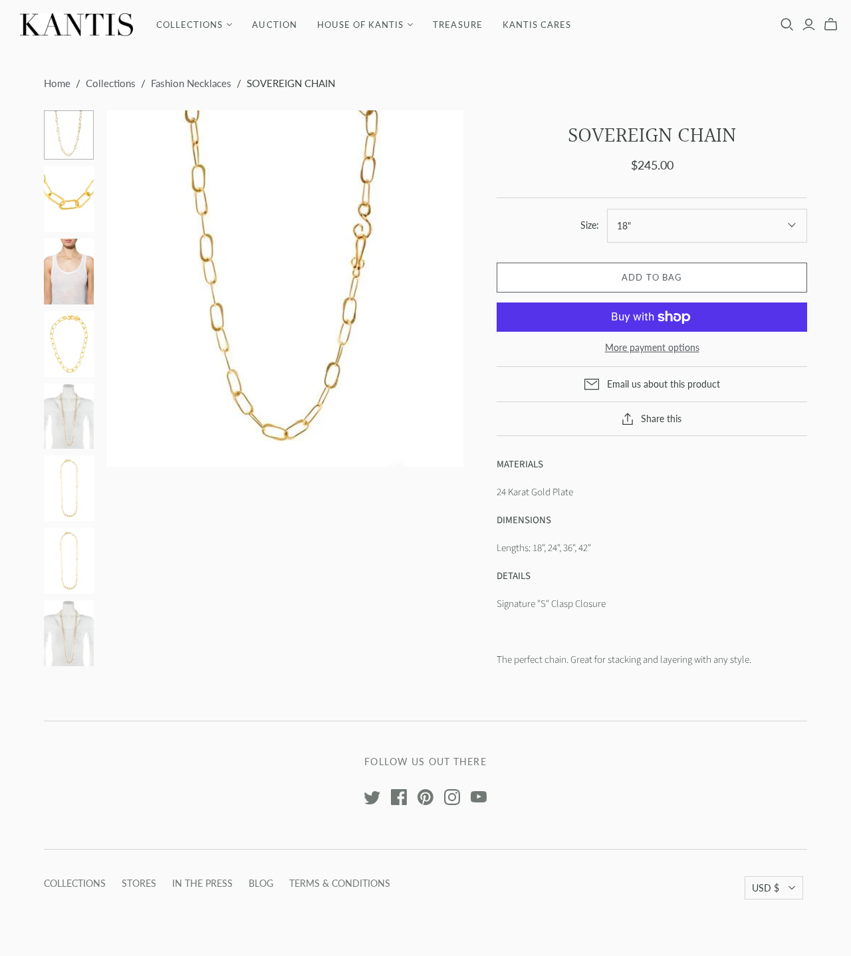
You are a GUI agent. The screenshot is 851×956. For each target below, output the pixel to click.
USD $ (765, 888)
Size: (589, 225)
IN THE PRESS (202, 883)
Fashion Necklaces (191, 83)
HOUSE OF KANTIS (360, 24)
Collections (111, 83)
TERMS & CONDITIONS (339, 883)
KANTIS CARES (537, 24)
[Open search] (787, 24)
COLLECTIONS (189, 24)
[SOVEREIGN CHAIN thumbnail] (69, 135)
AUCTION (274, 24)
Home (57, 83)
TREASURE (457, 24)
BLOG (261, 883)
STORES (139, 883)
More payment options (652, 347)
